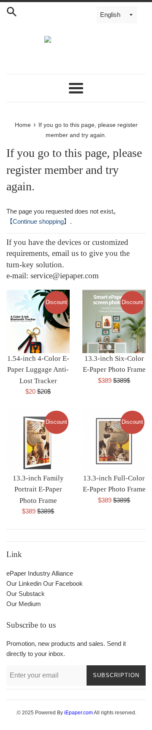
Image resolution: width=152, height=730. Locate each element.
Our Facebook (63, 583)
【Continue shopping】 (38, 221)
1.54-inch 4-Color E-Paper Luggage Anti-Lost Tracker (38, 369)
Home (23, 125)
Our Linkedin (23, 583)
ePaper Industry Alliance (39, 573)
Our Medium (23, 603)
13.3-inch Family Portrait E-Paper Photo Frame (38, 489)
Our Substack (25, 593)
